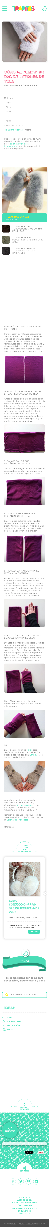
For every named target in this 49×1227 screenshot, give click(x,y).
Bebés (10, 1030)
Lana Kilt (33, 755)
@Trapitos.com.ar (25, 805)
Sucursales (24, 1211)
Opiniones (24, 1197)
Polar (29, 750)
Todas (9, 1017)
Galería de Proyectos (17, 820)
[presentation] (3, 893)
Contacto (24, 1214)
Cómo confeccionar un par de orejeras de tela (24, 906)
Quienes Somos (24, 1200)
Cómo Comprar (24, 1205)
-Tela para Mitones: (14, 130)
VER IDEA (34, 932)
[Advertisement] (24, 289)
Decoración (13, 1026)
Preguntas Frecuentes (24, 1208)
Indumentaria (14, 1021)
